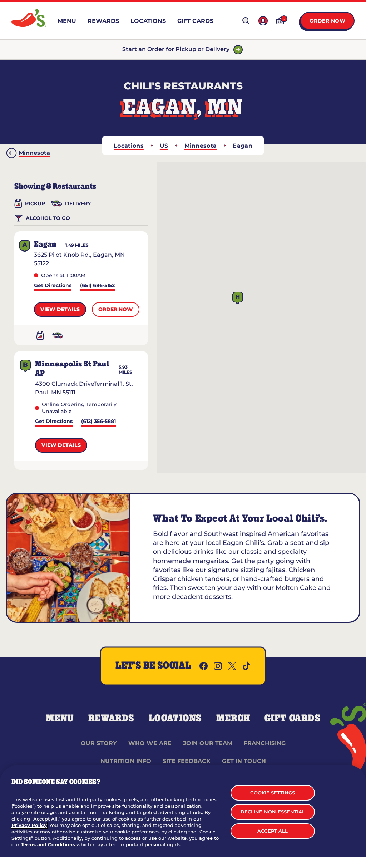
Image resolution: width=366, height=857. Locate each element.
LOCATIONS (175, 719)
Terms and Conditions (48, 844)
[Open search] (246, 20)
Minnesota (200, 145)
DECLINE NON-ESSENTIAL (273, 811)
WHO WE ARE (150, 743)
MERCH (233, 719)
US (164, 145)
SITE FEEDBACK (187, 761)
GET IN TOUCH (244, 761)
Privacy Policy (29, 825)
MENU (60, 719)
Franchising (265, 743)
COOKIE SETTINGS (272, 793)
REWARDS (111, 719)
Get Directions (52, 286)
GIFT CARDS (292, 719)
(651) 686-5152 (97, 286)
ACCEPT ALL (272, 831)
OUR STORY (99, 743)
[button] (237, 298)
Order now (115, 309)
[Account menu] (263, 20)
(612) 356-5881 (98, 421)
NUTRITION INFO (125, 761)
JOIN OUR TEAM (207, 743)
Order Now (328, 21)
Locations (129, 145)
